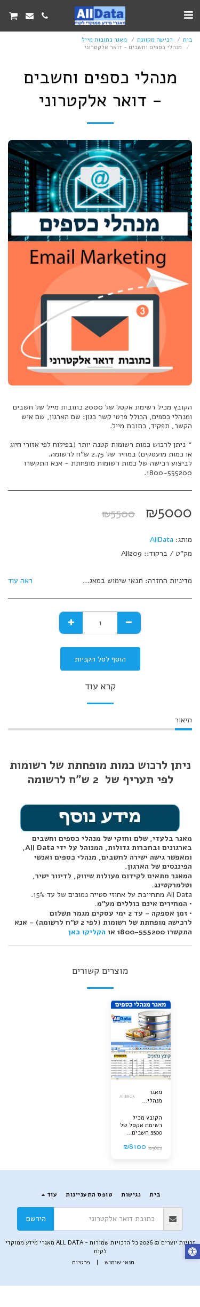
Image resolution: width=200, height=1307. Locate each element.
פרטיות (81, 1262)
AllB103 (126, 1096)
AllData (161, 539)
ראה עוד (20, 581)
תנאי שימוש (119, 1262)
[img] (141, 1039)
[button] (188, 15)
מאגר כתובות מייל (104, 40)
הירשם (36, 1219)
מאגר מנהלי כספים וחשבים (152, 1097)
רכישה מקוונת (155, 40)
